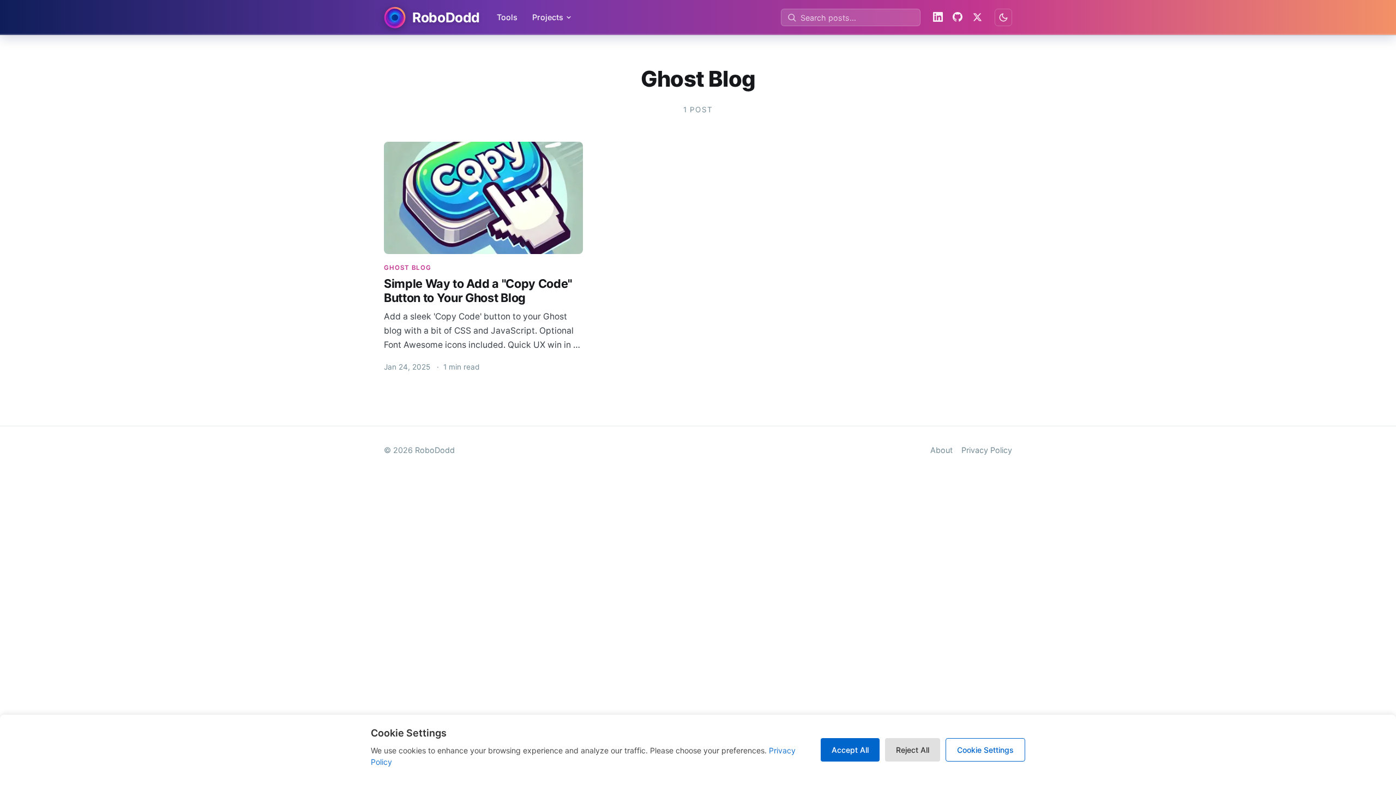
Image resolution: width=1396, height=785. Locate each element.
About (941, 450)
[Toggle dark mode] (1003, 17)
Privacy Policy (986, 450)
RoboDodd (435, 450)
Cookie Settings (985, 749)
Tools (507, 17)
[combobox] (850, 17)
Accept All (850, 749)
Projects (547, 17)
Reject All (912, 749)
